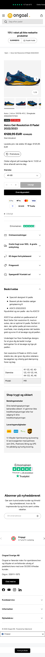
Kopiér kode (30, 40)
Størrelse (7, 170)
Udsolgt (31, 185)
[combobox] (22, 21)
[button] (41, 15)
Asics (6, 113)
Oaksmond (28, 629)
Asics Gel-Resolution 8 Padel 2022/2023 (24, 53)
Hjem (6, 53)
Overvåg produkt (22, 192)
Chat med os (11, 582)
